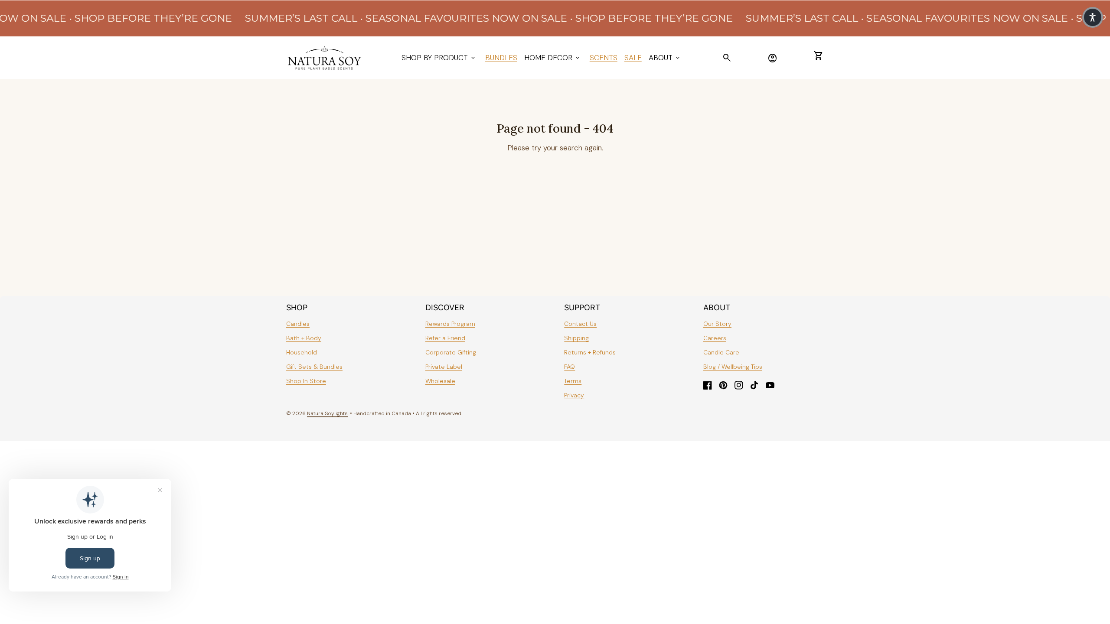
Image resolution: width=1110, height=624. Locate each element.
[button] (1092, 17)
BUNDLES (501, 57)
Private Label (443, 366)
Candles (298, 324)
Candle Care (721, 352)
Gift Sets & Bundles (314, 366)
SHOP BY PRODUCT (439, 57)
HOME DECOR (552, 57)
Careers (714, 338)
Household (301, 352)
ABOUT (665, 57)
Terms (572, 381)
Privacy (574, 395)
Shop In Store (306, 381)
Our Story (717, 324)
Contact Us (580, 324)
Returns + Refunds (590, 352)
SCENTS (603, 57)
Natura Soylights (327, 413)
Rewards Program (450, 324)
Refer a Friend (445, 338)
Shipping (576, 338)
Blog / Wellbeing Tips (732, 366)
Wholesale (440, 381)
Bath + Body (303, 338)
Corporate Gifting (450, 352)
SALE (633, 57)
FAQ (569, 366)
